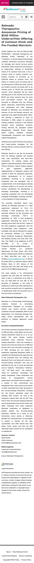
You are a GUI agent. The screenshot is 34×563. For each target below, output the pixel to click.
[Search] (22, 17)
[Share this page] (31, 17)
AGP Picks (4, 3)
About (8, 552)
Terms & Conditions (25, 556)
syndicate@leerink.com (16, 259)
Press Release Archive (20, 552)
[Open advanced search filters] (26, 17)
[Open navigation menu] (3, 17)
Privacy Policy (26, 560)
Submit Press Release (9, 556)
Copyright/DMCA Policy (11, 560)
